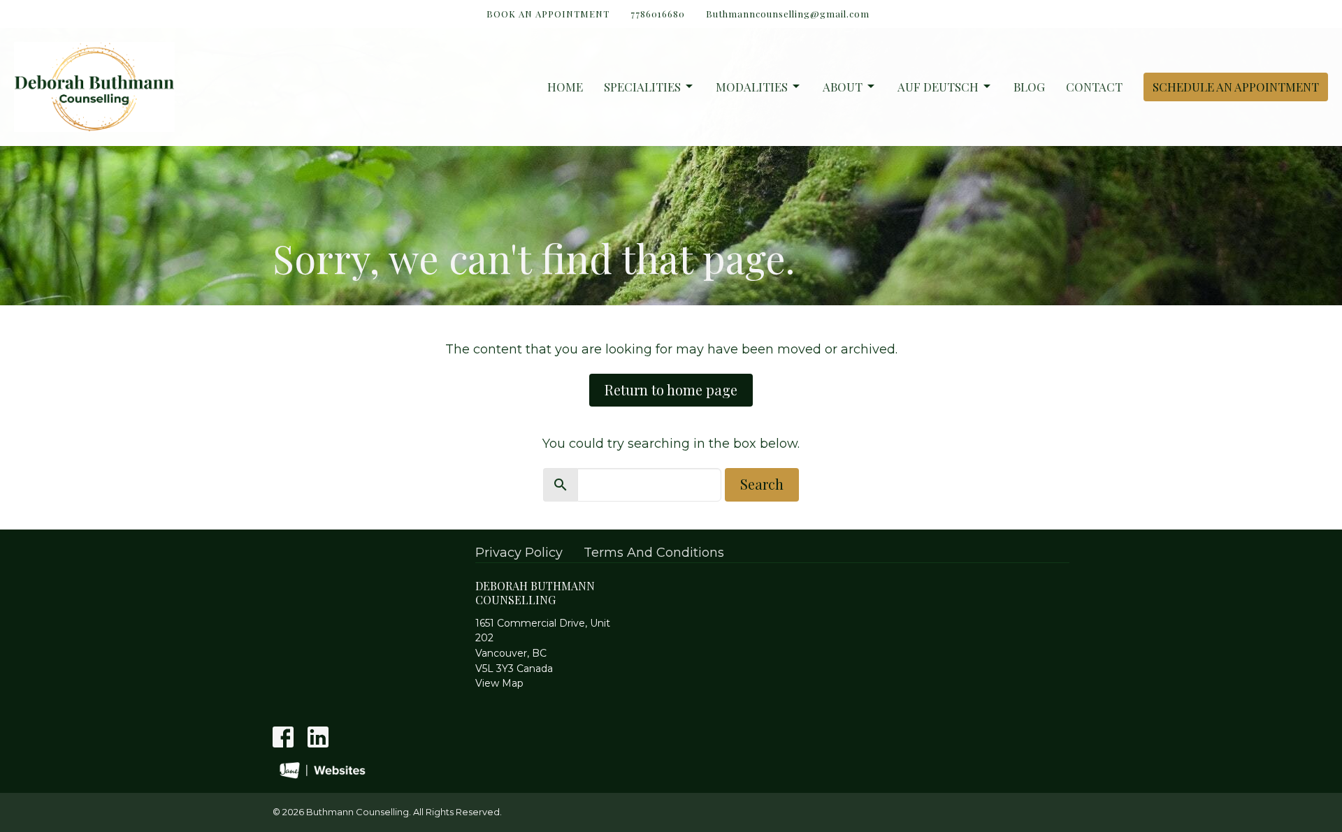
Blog (1029, 86)
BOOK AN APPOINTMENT (547, 14)
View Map (499, 683)
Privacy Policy (519, 552)
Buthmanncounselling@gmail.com (788, 14)
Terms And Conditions (654, 552)
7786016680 (657, 14)
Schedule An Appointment (1236, 86)
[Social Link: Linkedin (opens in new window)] (318, 737)
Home (565, 86)
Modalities (752, 86)
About (843, 86)
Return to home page (671, 389)
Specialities (642, 86)
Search (762, 483)
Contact (1094, 86)
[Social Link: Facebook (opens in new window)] (283, 737)
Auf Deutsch (938, 86)
